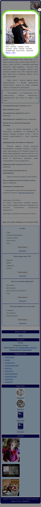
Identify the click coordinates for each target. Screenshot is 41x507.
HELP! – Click (10, 52)
